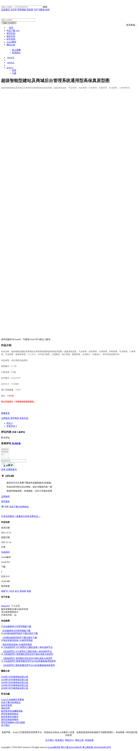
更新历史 (12, 426)
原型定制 (11, 33)
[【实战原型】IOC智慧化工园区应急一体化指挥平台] (27, 647)
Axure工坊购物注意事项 (12, 699)
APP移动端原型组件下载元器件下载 (19, 637)
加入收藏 (16, 50)
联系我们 (16, 53)
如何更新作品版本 (9, 717)
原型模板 (21, 10)
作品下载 (13, 30)
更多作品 (24, 418)
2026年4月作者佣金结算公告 (14, 685)
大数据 (41, 10)
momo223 (5, 606)
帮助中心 (69, 740)
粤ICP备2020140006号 (71, 747)
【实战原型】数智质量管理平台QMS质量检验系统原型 (28, 665)
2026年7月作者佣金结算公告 (14, 677)
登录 (14, 70)
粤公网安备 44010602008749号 (96, 747)
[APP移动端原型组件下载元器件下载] (19, 633)
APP (36, 10)
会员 (10, 68)
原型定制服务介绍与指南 (13, 722)
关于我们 (5, 725)
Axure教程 (11, 42)
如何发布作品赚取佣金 (12, 711)
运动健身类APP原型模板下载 (16, 630)
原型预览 (14, 418)
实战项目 (5, 10)
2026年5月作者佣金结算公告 (14, 682)
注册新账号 (11, 469)
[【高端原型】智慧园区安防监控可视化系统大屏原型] (27, 654)
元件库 (13, 10)
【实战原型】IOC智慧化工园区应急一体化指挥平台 (27, 651)
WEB (11, 591)
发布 (10, 58)
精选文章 (11, 36)
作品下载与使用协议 (19, 507)
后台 (17, 591)
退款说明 (5, 708)
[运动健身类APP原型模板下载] (16, 626)
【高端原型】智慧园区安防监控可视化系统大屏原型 (27, 658)
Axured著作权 (53, 747)
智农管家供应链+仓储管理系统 (17, 644)
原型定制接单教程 (9, 719)
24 (15, 615)
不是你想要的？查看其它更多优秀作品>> (20, 516)
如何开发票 (6, 705)
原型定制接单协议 (9, 714)
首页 (11, 28)
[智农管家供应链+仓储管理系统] (17, 640)
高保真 (30, 10)
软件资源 (11, 39)
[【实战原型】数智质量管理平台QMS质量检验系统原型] (28, 661)
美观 (29, 591)
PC (7, 591)
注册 (14, 73)
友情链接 (89, 740)
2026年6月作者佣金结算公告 (14, 679)
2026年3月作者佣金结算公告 (14, 688)
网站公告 (11, 45)
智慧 (47, 10)
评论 (9, 423)
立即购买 (5, 418)
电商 (3, 591)
